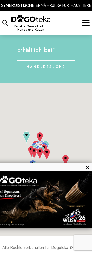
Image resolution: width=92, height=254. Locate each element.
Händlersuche (46, 66)
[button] (26, 137)
